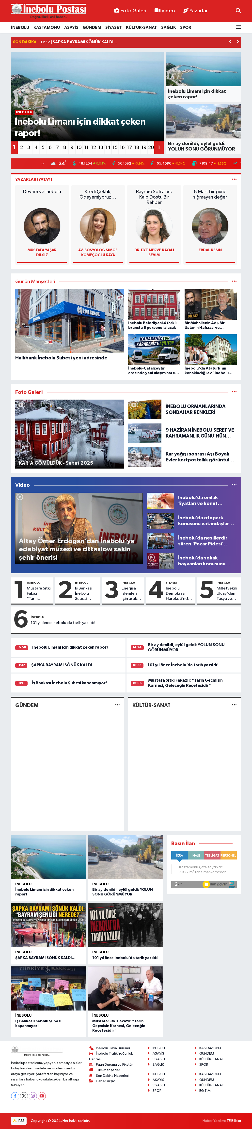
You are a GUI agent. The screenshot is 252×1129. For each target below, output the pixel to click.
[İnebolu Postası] (48, 11)
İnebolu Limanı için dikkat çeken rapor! (70, 647)
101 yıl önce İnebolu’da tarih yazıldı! (63, 623)
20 (151, 147)
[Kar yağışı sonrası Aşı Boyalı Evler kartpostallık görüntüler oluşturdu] (145, 457)
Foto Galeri (133, 11)
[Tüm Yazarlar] (234, 179)
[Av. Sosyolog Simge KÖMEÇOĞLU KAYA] (97, 226)
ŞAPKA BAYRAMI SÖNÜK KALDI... (63, 665)
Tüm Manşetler (108, 1070)
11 (86, 147)
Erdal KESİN (210, 250)
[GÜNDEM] (117, 705)
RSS (21, 1121)
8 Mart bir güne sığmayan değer (210, 194)
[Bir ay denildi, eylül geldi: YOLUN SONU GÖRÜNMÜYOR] (125, 857)
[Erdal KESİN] (210, 226)
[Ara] (238, 11)
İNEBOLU (20, 27)
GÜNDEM (92, 27)
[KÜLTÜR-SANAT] (234, 705)
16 (122, 147)
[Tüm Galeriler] (234, 392)
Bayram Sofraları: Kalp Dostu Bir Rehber (154, 197)
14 (107, 147)
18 (136, 147)
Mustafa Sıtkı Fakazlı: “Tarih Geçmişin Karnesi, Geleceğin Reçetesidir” (39, 594)
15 (115, 147)
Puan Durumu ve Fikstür (114, 1064)
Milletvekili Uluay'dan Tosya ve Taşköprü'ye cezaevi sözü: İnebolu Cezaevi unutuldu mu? (228, 594)
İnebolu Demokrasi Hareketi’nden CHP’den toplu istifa (179, 594)
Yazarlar (198, 11)
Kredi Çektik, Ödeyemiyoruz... (97, 194)
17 (129, 147)
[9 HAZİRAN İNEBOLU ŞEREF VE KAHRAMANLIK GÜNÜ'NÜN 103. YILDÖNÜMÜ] (145, 433)
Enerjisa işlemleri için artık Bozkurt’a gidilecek (130, 594)
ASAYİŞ (71, 27)
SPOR (185, 27)
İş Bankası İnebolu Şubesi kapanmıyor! (86, 594)
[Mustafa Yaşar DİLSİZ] (42, 226)
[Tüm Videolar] (234, 485)
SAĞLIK (168, 27)
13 (100, 147)
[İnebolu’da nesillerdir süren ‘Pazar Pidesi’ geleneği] (160, 541)
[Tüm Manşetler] (234, 282)
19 (143, 147)
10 (79, 147)
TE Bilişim (234, 1121)
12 (93, 147)
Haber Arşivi (105, 1081)
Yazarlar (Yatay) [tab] (33, 179)
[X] (24, 1096)
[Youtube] (42, 1096)
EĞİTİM (205, 1091)
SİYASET (113, 27)
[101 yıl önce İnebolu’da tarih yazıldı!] (125, 925)
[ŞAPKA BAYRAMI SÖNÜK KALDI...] (48, 925)
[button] (230, 42)
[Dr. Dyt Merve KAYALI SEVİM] (154, 226)
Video (168, 11)
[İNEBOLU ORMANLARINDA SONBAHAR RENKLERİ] (145, 409)
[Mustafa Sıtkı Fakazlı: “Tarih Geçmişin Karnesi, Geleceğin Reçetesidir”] (125, 988)
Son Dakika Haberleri (112, 1076)
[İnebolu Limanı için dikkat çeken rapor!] (48, 857)
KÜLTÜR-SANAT (141, 27)
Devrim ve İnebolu (42, 191)
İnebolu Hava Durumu (113, 1048)
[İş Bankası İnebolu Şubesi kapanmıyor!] (48, 988)
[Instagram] (33, 1096)
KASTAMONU (46, 27)
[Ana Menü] (238, 27)
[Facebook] (15, 1096)
